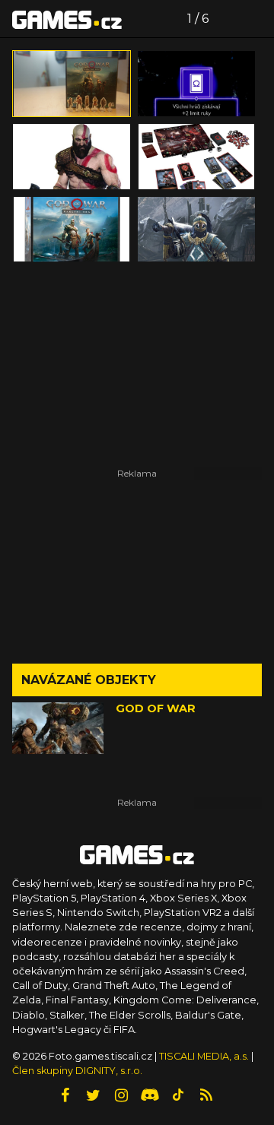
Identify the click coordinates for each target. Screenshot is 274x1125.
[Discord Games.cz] (150, 1095)
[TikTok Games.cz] (178, 1095)
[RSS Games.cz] (206, 1095)
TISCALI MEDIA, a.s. (204, 1056)
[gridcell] (71, 83)
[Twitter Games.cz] (93, 1095)
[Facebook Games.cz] (65, 1095)
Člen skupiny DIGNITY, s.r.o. (77, 1070)
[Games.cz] (67, 19)
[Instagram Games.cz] (121, 1095)
